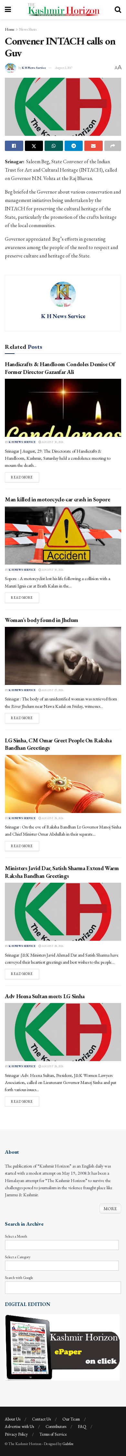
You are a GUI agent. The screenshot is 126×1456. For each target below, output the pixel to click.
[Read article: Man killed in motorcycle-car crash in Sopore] (63, 536)
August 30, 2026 (52, 442)
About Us (12, 1419)
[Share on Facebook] (14, 146)
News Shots (28, 29)
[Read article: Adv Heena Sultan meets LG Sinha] (63, 1032)
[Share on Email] (93, 146)
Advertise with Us (19, 1426)
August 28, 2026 (52, 818)
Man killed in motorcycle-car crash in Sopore (57, 499)
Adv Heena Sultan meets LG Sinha (45, 996)
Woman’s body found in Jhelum (41, 620)
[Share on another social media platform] (112, 146)
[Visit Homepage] (63, 9)
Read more (25, 477)
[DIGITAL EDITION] (62, 1347)
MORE (110, 1208)
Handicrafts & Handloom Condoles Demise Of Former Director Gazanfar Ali (60, 367)
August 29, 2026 (52, 690)
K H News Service (34, 68)
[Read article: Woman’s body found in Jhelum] (63, 656)
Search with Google (19, 1278)
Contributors (56, 1426)
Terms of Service (53, 1434)
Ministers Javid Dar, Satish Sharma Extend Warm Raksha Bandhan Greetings (62, 871)
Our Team (71, 1419)
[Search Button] (118, 9)
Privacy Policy (16, 1434)
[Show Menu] (8, 9)
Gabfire (68, 1443)
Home (10, 29)
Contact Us (41, 1419)
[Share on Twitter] (34, 146)
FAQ (82, 1426)
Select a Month (16, 1236)
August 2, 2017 (63, 68)
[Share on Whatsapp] (54, 146)
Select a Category (17, 1257)
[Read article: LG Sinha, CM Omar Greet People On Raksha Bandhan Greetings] (63, 784)
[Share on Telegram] (74, 146)
